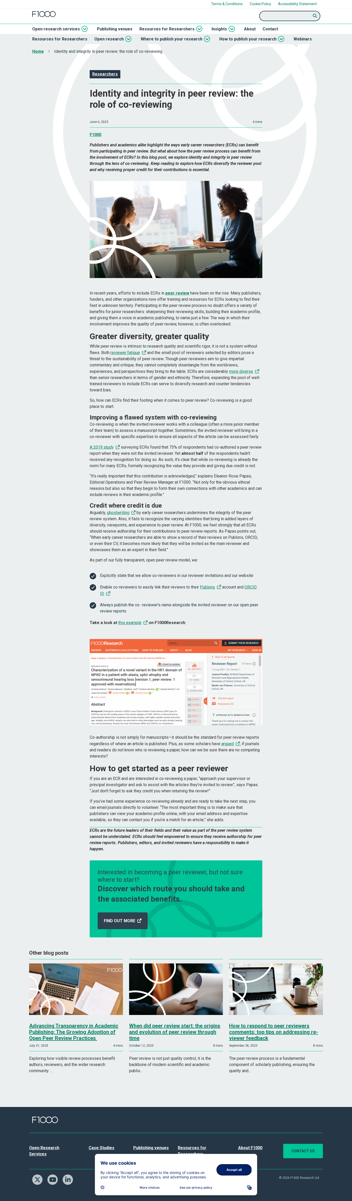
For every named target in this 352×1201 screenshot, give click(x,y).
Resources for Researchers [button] (167, 29)
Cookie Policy (260, 4)
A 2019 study (102, 447)
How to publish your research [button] (247, 39)
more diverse (241, 371)
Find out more (119, 920)
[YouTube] (54, 1179)
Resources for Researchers (59, 39)
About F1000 (250, 1147)
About (250, 29)
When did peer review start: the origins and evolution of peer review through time (174, 1032)
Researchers (105, 74)
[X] (39, 1179)
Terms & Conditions (227, 4)
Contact (270, 29)
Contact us (303, 1151)
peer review (177, 293)
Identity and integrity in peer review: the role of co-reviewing (108, 51)
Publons (207, 587)
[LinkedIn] (70, 1179)
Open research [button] (109, 39)
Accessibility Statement (297, 4)
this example (129, 622)
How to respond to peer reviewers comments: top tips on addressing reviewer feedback (273, 1032)
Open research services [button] (56, 29)
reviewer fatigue (125, 352)
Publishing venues (114, 29)
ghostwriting (118, 512)
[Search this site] (315, 16)
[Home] (44, 14)
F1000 (95, 134)
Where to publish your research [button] (171, 39)
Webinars (303, 39)
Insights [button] (219, 29)
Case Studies (101, 1147)
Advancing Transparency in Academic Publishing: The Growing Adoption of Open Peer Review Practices (73, 1032)
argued (227, 743)
